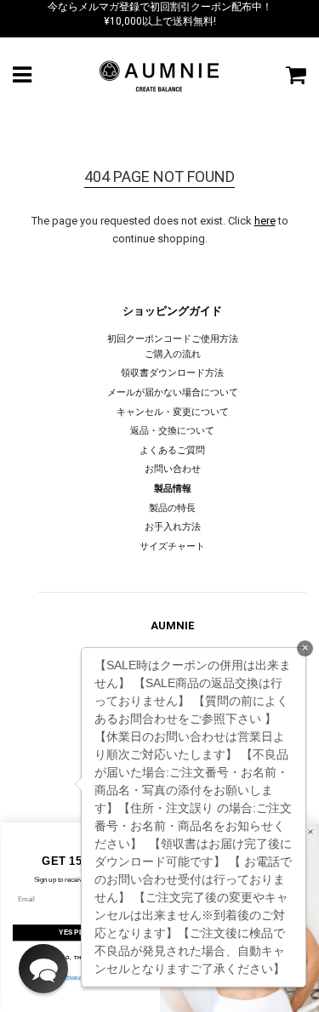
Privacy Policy (79, 978)
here (265, 220)
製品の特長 (172, 508)
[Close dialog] (310, 832)
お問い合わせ (173, 469)
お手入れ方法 (173, 526)
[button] (43, 968)
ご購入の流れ (173, 354)
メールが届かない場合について (172, 392)
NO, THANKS (80, 957)
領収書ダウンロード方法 (172, 372)
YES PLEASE (80, 932)
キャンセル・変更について (173, 412)
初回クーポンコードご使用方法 (172, 338)
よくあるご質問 (172, 450)
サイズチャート (172, 546)
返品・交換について (172, 430)
